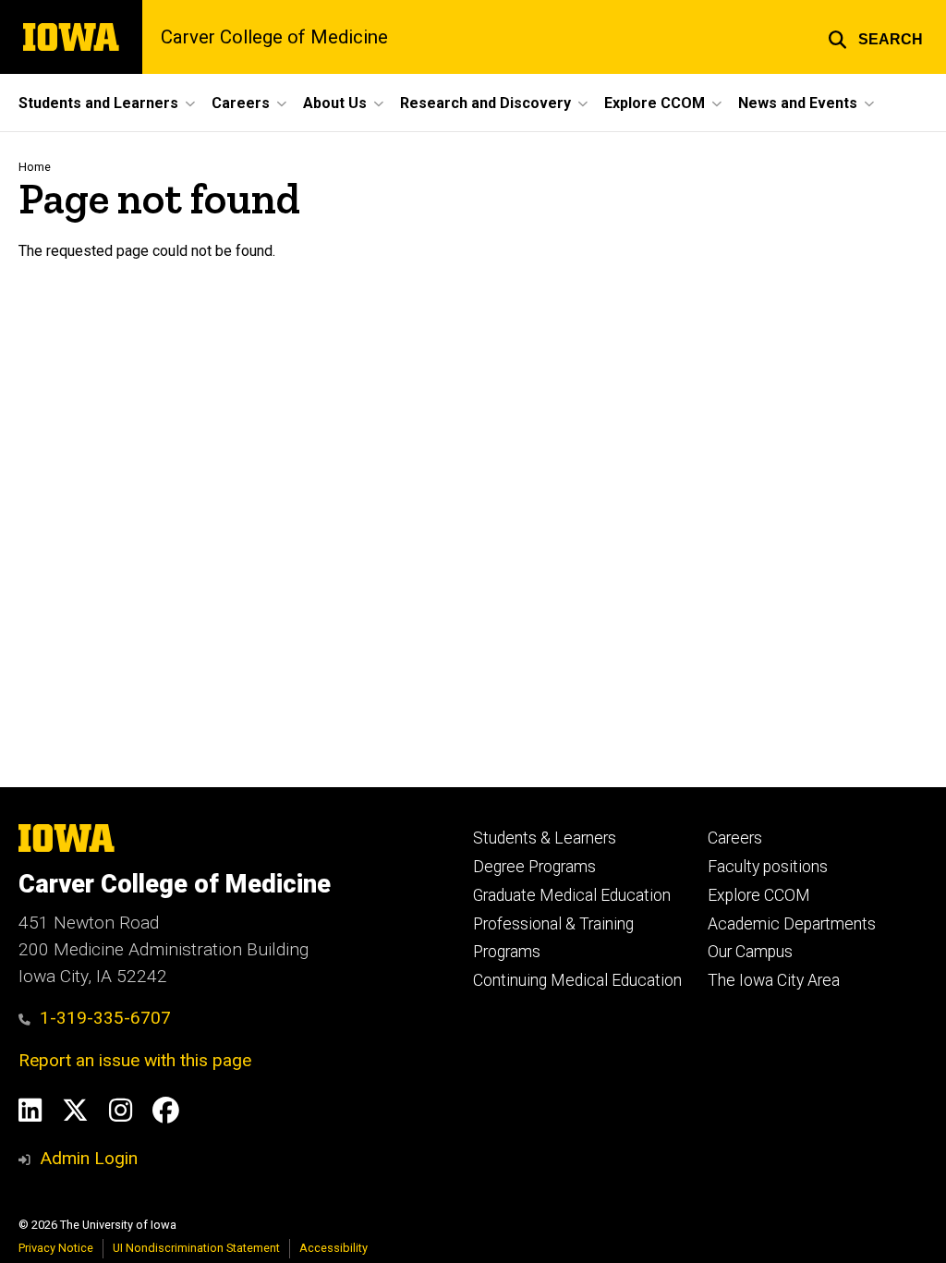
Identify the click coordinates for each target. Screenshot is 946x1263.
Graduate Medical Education (572, 895)
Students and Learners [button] (98, 103)
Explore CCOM (759, 895)
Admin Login (89, 1158)
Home (34, 167)
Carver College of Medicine (274, 37)
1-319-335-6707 (105, 1017)
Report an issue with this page (134, 1060)
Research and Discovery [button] (485, 103)
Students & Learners (544, 838)
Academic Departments (792, 924)
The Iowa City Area (774, 980)
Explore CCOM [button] (654, 103)
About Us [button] (335, 103)
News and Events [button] (797, 103)
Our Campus (750, 951)
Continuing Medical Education (577, 980)
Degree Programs (534, 866)
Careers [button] (241, 103)
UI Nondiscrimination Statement (196, 1248)
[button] (875, 37)
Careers (735, 838)
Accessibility (333, 1248)
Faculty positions (768, 866)
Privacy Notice (55, 1248)
